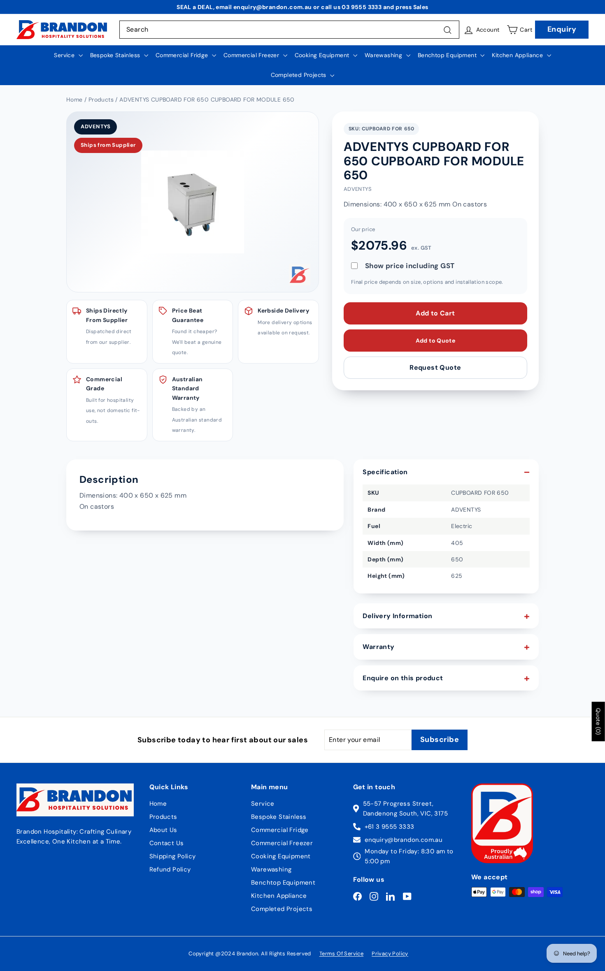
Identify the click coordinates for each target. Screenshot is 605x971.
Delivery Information (397, 616)
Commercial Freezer (252, 55)
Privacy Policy (390, 953)
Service (65, 55)
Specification (385, 472)
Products (163, 817)
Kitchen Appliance (518, 55)
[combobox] (289, 30)
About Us (163, 830)
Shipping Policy (172, 856)
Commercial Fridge (183, 55)
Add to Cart (435, 313)
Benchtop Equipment (448, 55)
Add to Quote (435, 340)
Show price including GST (410, 265)
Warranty (378, 646)
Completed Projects (299, 75)
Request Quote (435, 367)
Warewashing (384, 55)
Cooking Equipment (323, 55)
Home (158, 804)
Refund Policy (170, 869)
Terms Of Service (341, 953)
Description (108, 479)
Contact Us (166, 843)
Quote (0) (598, 721)
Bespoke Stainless (116, 55)
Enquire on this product (403, 678)
